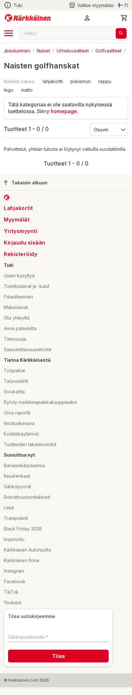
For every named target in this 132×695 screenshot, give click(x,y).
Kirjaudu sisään (24, 242)
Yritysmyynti (20, 231)
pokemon (80, 81)
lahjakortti (53, 81)
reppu (104, 81)
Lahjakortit (18, 208)
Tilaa (58, 656)
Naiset (43, 50)
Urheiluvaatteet (73, 50)
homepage (64, 111)
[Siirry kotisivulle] (28, 18)
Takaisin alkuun (29, 182)
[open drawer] (8, 33)
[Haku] (121, 33)
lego (8, 90)
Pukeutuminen (15, 50)
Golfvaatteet (108, 50)
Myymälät (16, 219)
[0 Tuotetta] (124, 18)
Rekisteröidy (20, 254)
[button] (91, 5)
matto (27, 90)
